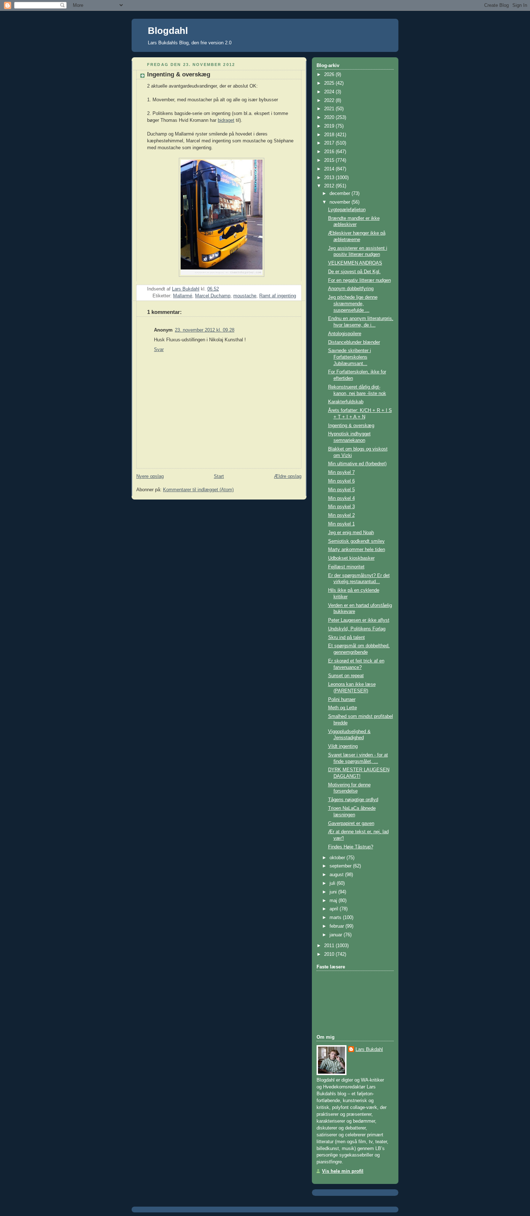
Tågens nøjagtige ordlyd (353, 799)
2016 (330, 151)
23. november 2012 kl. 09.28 (204, 330)
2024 (330, 91)
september (341, 866)
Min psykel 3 (341, 506)
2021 (330, 108)
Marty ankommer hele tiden (356, 549)
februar (337, 926)
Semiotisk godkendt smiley (356, 541)
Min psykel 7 (341, 472)
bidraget (226, 120)
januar (337, 934)
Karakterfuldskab (345, 401)
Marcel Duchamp (212, 295)
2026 (330, 74)
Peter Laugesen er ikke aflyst (358, 620)
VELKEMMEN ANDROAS (355, 263)
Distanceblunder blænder (354, 342)
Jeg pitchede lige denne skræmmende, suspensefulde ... (352, 303)
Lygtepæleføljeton (347, 209)
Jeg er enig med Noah (351, 532)
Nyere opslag (150, 476)
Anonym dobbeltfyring (351, 288)
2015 (330, 160)
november (341, 202)
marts (336, 917)
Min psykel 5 (341, 489)
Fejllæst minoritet (346, 566)
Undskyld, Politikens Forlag (356, 628)
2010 (330, 954)
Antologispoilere (344, 333)
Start (219, 476)
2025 (330, 83)
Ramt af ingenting (277, 295)
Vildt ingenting (343, 746)
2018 (330, 134)
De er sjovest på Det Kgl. (354, 271)
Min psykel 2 (341, 515)
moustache (244, 295)
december (341, 193)
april (335, 908)
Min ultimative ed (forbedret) (357, 463)
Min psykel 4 (341, 498)
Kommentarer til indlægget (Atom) (198, 489)
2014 (330, 169)
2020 (330, 117)
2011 (330, 945)
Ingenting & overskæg (351, 425)
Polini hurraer (341, 699)
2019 (330, 126)
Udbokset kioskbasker (351, 558)
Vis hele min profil (342, 1171)
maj (334, 900)
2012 (330, 185)
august (337, 874)
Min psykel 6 (341, 481)
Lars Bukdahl (369, 1049)
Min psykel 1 (341, 524)
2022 (330, 100)
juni (334, 892)
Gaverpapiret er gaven (351, 823)
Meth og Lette (342, 707)
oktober (338, 857)
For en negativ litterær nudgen (359, 280)
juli (333, 883)
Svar (159, 349)
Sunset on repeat (346, 675)
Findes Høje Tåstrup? (350, 846)
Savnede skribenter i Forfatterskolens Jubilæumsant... (349, 357)
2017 (330, 143)
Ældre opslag (287, 476)
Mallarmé (182, 295)
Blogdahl (168, 30)
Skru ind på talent (346, 637)
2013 (330, 177)
